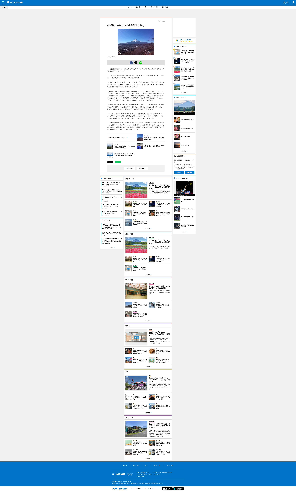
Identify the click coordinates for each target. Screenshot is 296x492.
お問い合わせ (157, 474)
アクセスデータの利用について (145, 474)
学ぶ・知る (165, 7)
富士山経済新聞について (143, 472)
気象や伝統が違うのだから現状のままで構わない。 (185, 168)
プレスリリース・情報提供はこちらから (163, 472)
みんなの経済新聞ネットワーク (119, 489)
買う (146, 7)
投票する (179, 172)
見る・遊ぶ (138, 7)
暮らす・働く (154, 7)
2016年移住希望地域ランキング (117, 137)
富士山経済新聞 (15, 2)
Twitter (287, 3)
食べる (130, 7)
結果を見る (189, 172)
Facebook (284, 3)
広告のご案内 (141, 476)
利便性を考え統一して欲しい (184, 164)
